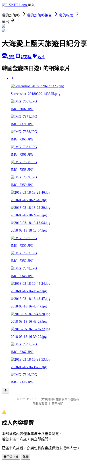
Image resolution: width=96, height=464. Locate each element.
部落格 (26, 57)
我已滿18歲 (11, 457)
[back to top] (5, 390)
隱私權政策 (40, 403)
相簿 (11, 57)
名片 (41, 57)
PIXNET (32, 399)
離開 (26, 457)
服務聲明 (57, 403)
